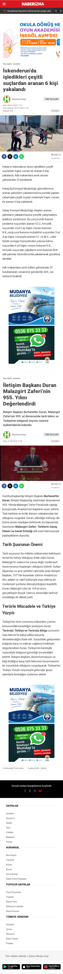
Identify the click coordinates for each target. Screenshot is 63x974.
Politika (9, 832)
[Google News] (55, 158)
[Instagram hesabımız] (35, 790)
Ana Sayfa (11, 855)
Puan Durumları (13, 892)
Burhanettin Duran (14, 768)
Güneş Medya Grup (39, 956)
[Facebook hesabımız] (25, 790)
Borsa (9, 869)
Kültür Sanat (12, 938)
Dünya (9, 842)
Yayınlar (10, 897)
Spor (8, 827)
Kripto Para (11, 901)
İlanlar (9, 823)
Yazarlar (10, 860)
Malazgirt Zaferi (38, 768)
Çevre (9, 929)
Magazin (10, 837)
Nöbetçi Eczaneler (15, 906)
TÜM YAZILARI (51, 99)
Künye (9, 864)
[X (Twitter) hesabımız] (29, 790)
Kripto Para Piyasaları (16, 879)
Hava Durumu (12, 911)
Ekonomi (10, 818)
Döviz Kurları (12, 874)
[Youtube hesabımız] (40, 790)
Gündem (55, 111)
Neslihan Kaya (19, 99)
